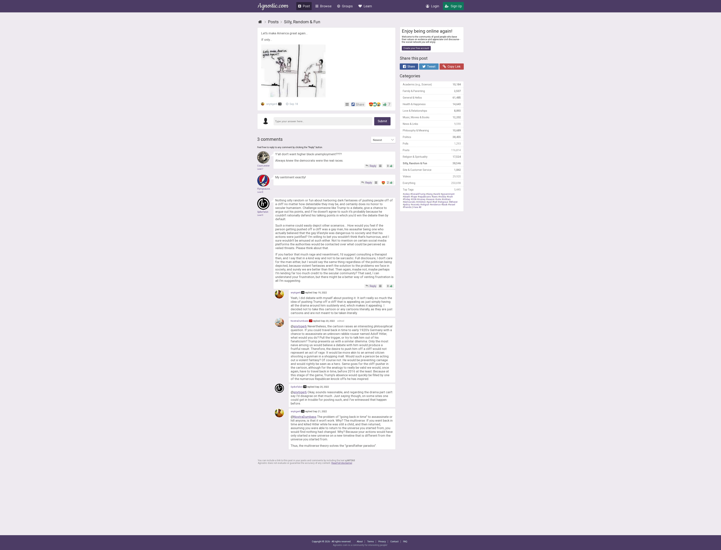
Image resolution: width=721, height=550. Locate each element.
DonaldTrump (418, 194)
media (443, 196)
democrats (410, 202)
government (448, 194)
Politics (432, 137)
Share (411, 66)
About (360, 541)
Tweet (431, 66)
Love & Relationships (432, 110)
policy (407, 204)
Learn (368, 6)
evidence (436, 204)
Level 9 (260, 215)
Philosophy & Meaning (432, 130)
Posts (432, 150)
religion (425, 204)
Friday (407, 199)
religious (443, 202)
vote (439, 199)
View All (417, 207)
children (421, 202)
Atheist (454, 202)
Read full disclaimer (341, 463)
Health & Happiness (432, 104)
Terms (370, 541)
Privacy (382, 541)
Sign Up (456, 6)
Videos (432, 176)
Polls (432, 143)
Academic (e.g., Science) (432, 84)
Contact (394, 541)
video (407, 194)
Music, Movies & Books (432, 117)
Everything (432, 183)
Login (435, 6)
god (430, 202)
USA (414, 199)
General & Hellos (432, 97)
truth (450, 196)
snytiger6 (273, 104)
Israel (452, 204)
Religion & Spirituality (432, 156)
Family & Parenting (432, 91)
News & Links (432, 123)
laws (435, 196)
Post (306, 6)
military (447, 199)
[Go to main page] (260, 21)
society (416, 204)
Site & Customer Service (432, 169)
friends (407, 207)
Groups (347, 6)
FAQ (405, 541)
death (407, 196)
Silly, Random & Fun (432, 163)
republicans (425, 196)
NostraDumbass (299, 320)
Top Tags (432, 189)
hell (435, 202)
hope (414, 196)
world (437, 194)
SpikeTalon (297, 386)
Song (430, 194)
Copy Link (454, 66)
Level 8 (260, 192)
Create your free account (416, 48)
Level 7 (260, 169)
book (445, 204)
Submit (382, 121)
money (421, 199)
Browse (326, 6)
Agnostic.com (273, 6)
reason (431, 199)
